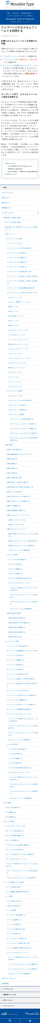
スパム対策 (9, 896)
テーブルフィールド (15, 386)
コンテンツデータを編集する (17, 257)
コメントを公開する (14, 924)
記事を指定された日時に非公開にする (20, 487)
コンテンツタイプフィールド (18, 349)
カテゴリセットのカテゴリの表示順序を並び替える (24, 439)
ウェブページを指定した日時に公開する (21, 679)
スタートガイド (8, 193)
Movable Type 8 (26, 13)
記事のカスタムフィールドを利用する (21, 545)
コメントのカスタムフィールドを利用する (23, 969)
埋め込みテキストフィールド (18, 344)
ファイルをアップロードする (15, 826)
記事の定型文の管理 (14, 613)
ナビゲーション (11, 56)
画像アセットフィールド (17, 367)
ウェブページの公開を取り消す (18, 674)
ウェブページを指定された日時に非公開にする (22, 685)
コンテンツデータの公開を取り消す (19, 271)
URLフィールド (13, 311)
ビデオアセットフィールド (17, 363)
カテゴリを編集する (15, 569)
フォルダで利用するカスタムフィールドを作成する (24, 778)
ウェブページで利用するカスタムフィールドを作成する (23, 720)
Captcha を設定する (14, 906)
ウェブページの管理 (12, 641)
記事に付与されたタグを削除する (18, 496)
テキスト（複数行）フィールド (19, 302)
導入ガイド (6, 198)
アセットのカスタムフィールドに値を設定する (22, 872)
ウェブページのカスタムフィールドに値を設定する (23, 727)
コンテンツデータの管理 (13, 239)
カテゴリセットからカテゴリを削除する (24, 433)
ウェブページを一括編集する (17, 700)
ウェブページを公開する (15, 669)
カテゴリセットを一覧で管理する (20, 400)
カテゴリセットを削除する (17, 410)
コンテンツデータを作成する (17, 253)
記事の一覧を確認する (14, 449)
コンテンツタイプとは (14, 243)
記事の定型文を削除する (17, 632)
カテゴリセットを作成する (17, 405)
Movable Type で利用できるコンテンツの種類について (21, 228)
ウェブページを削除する (15, 665)
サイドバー (9, 59)
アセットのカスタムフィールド (16, 859)
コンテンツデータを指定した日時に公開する (22, 276)
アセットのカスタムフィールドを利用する (21, 878)
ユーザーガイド (8, 213)
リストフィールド (14, 382)
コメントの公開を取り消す (16, 929)
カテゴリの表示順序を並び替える (20, 578)
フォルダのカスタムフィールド (19, 772)
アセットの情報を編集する (14, 835)
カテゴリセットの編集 (16, 414)
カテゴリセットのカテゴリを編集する (23, 428)
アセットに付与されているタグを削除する (20, 854)
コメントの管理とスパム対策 (13, 882)
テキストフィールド (15, 297)
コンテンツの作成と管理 (12, 222)
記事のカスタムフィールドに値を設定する (23, 541)
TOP (8, 13)
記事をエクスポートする (17, 520)
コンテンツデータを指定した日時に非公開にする (22, 282)
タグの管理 (7, 803)
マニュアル (15, 13)
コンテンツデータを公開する (17, 267)
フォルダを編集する (15, 758)
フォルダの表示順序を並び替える (20, 768)
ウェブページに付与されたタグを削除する (21, 695)
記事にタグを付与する (14, 492)
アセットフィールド (15, 353)
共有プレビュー (10, 234)
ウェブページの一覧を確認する (18, 646)
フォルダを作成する (15, 754)
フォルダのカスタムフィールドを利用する (24, 792)
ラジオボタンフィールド (17, 335)
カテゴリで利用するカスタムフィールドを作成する (24, 589)
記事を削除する (12, 468)
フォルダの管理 (12, 744)
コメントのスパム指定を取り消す (18, 943)
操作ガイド (6, 203)
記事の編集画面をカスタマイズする (19, 454)
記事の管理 (9, 445)
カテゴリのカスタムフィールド (19, 583)
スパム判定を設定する (14, 901)
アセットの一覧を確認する (14, 831)
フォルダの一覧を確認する (17, 749)
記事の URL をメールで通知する (18, 501)
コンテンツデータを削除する (17, 262)
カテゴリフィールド (15, 372)
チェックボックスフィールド (18, 339)
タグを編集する (10, 812)
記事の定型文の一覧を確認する (19, 623)
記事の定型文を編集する (17, 627)
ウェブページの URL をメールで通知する (21, 704)
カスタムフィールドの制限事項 (19, 550)
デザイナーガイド (9, 978)
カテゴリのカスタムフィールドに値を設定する (24, 596)
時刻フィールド (13, 325)
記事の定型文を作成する (17, 618)
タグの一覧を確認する (13, 807)
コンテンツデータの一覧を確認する (19, 248)
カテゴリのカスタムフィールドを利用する (24, 603)
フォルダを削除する (15, 763)
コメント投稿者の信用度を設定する (19, 948)
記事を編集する (12, 463)
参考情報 (5, 983)
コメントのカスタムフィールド (18, 952)
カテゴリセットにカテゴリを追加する (23, 424)
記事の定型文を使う (15, 637)
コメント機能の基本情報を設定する (17, 892)
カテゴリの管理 (12, 555)
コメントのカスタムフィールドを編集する (23, 964)
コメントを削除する (14, 934)
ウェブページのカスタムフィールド (19, 714)
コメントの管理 (10, 910)
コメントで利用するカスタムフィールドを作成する (23, 958)
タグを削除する (10, 817)
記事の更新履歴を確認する (16, 510)
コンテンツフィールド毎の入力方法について (22, 293)
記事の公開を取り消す (14, 478)
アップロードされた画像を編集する (17, 845)
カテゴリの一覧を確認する (17, 559)
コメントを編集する (14, 920)
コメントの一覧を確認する (16, 915)
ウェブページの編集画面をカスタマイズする (22, 651)
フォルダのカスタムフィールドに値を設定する (24, 785)
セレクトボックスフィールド (18, 330)
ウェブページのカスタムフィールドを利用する (23, 734)
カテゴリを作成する (15, 564)
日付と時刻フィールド (16, 316)
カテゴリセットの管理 (14, 391)
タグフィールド (13, 377)
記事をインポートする (16, 524)
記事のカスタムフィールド (16, 529)
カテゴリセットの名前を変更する (21, 419)
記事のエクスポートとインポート (18, 515)
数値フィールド (13, 307)
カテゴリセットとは (15, 396)
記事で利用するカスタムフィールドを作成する (23, 535)
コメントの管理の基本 (13, 887)
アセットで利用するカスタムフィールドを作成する (22, 865)
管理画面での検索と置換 (12, 217)
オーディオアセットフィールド (19, 358)
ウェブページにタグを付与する (18, 690)
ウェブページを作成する (15, 655)
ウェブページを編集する (15, 660)
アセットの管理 (8, 821)
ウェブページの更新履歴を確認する (19, 709)
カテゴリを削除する (15, 573)
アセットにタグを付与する (14, 849)
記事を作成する (12, 459)
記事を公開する (12, 473)
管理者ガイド (7, 208)
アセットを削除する (12, 840)
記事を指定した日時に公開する (18, 482)
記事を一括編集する (14, 506)
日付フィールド (13, 321)
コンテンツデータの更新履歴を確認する (21, 288)
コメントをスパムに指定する (17, 938)
